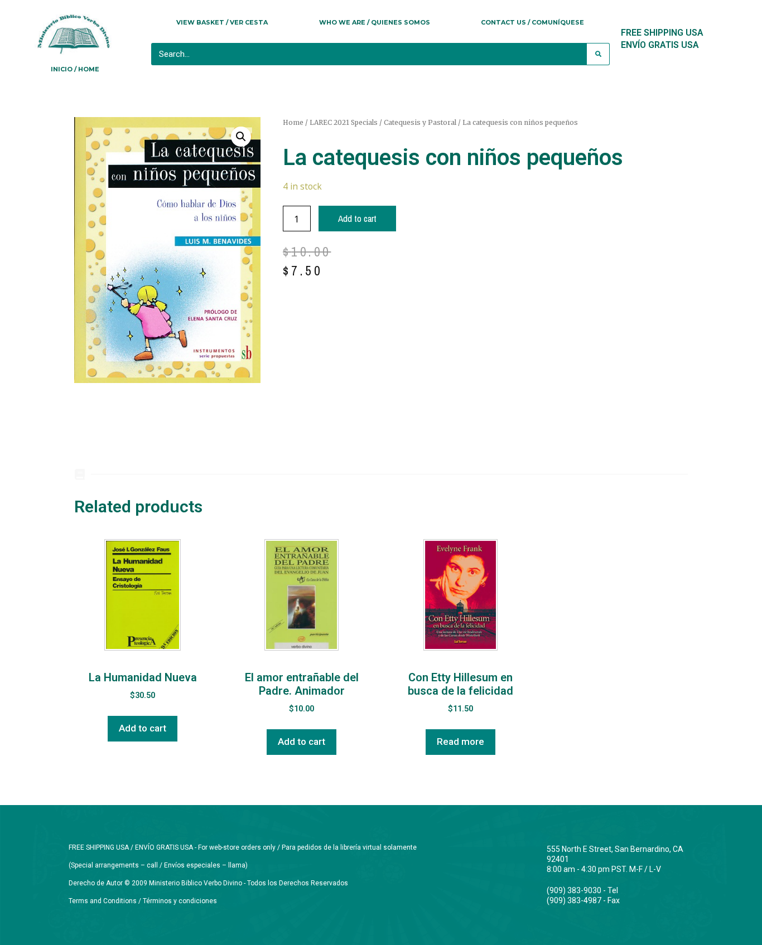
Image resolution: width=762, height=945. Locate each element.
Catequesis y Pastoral (420, 122)
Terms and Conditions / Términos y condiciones (143, 901)
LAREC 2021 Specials (344, 122)
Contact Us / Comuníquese (532, 22)
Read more (460, 741)
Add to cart (357, 218)
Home (293, 122)
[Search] (598, 54)
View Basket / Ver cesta (222, 22)
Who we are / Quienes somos (374, 22)
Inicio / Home (75, 69)
